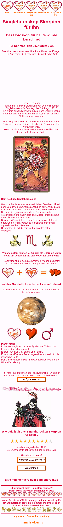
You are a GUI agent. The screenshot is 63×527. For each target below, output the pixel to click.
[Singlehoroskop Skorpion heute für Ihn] (44, 7)
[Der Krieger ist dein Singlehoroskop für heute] (31, 191)
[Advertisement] (31, 78)
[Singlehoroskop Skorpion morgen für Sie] (31, 7)
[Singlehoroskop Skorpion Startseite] (7, 10)
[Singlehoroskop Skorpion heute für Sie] (19, 7)
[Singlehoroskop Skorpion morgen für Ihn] (56, 7)
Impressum (19, 516)
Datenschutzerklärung (38, 516)
